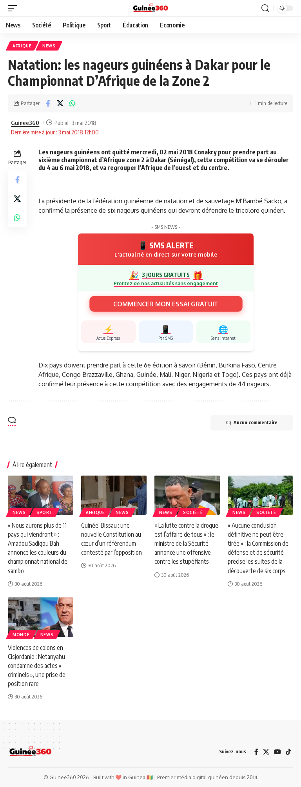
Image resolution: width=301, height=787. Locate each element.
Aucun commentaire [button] (255, 422)
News (49, 45)
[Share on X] (59, 103)
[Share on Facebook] (47, 103)
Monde (21, 634)
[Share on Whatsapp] (72, 103)
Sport (44, 512)
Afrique (22, 45)
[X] (266, 751)
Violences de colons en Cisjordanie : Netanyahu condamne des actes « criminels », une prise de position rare (36, 666)
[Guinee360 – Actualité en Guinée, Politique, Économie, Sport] (30, 752)
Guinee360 (25, 122)
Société (193, 512)
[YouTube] (277, 751)
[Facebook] (256, 751)
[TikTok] (288, 751)
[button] (14, 8)
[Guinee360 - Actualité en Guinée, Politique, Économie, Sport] (151, 8)
